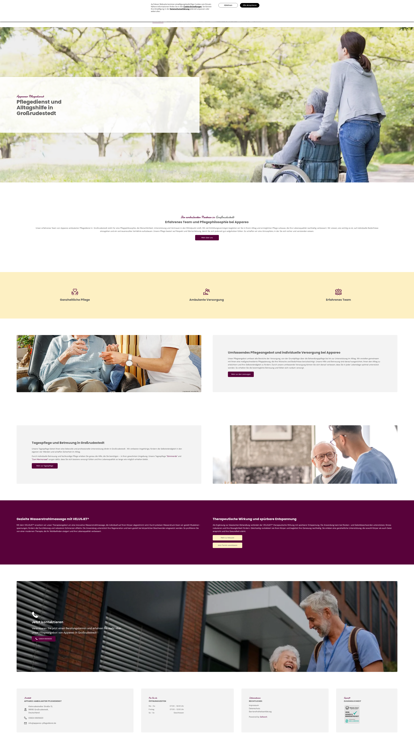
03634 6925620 (35, 718)
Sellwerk (263, 717)
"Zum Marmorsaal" (40, 459)
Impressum (254, 705)
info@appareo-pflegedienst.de (42, 723)
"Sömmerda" (171, 456)
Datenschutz (254, 708)
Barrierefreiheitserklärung (260, 711)
